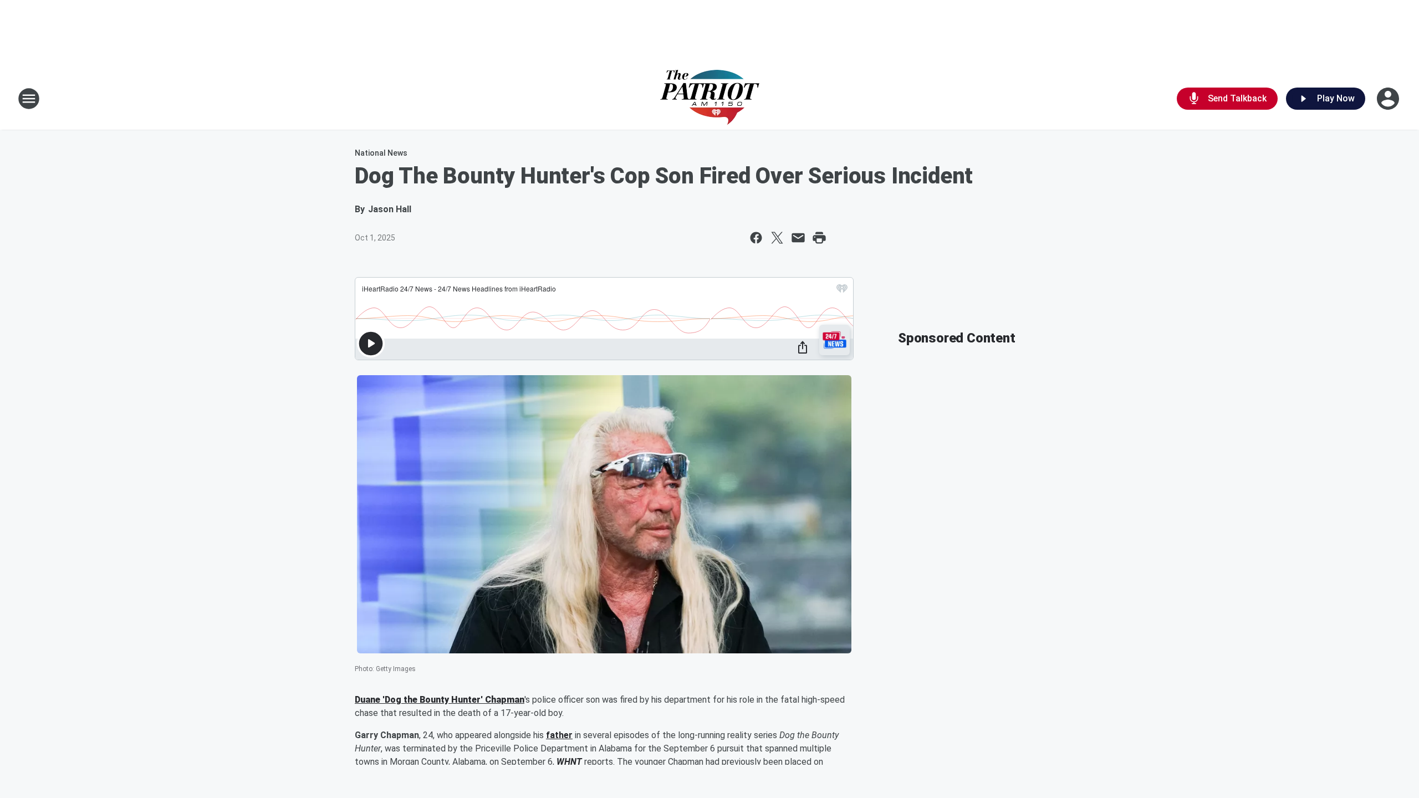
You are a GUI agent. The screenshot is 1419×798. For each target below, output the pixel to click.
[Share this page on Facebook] (756, 237)
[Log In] (1389, 99)
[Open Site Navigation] (29, 99)
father (559, 735)
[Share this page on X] (777, 237)
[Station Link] (709, 98)
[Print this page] (819, 237)
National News (381, 153)
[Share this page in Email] (798, 237)
